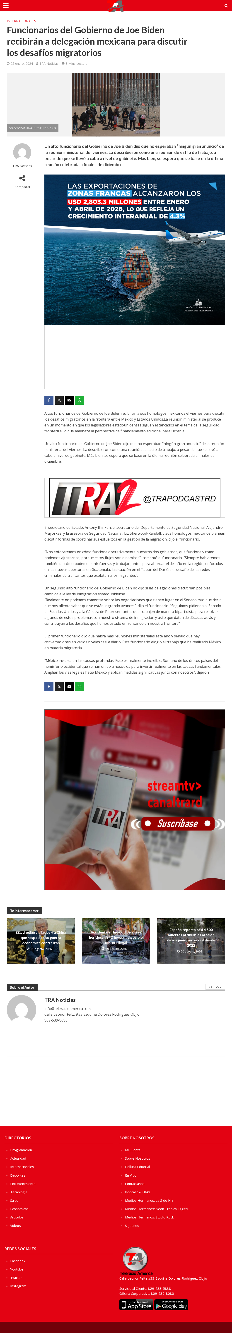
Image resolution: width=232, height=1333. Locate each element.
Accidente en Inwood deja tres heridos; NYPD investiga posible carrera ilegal (116, 937)
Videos (15, 1225)
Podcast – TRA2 (137, 1192)
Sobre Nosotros (137, 1158)
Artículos (17, 1217)
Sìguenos (132, 1225)
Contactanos (135, 1183)
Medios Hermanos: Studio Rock (149, 1217)
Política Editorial (137, 1166)
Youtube (16, 1269)
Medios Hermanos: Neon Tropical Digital (156, 1208)
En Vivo (130, 1175)
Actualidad (18, 1158)
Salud (14, 1200)
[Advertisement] (134, 357)
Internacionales (21, 21)
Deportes (17, 1175)
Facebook (17, 1261)
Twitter (16, 1277)
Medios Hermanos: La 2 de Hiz (149, 1200)
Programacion (21, 1150)
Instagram (18, 1286)
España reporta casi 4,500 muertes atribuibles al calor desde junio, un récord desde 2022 (191, 937)
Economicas (19, 1208)
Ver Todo (215, 986)
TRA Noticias (48, 63)
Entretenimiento (23, 1183)
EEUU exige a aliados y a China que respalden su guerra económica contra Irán (41, 937)
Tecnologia (18, 1192)
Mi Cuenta (132, 1150)
